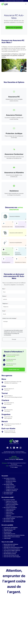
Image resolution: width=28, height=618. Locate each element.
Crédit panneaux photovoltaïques (12, 536)
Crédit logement (10, 510)
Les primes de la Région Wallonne (12, 550)
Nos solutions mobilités (9, 518)
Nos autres (7, 525)
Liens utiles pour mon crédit (10, 552)
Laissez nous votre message (9, 318)
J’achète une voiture (10, 486)
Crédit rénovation (10, 513)
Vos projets (5, 475)
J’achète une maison (11, 479)
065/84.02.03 (9, 360)
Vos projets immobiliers (9, 478)
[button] (25, 4)
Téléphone (5, 303)
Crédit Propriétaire (8, 530)
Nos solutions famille (9, 521)
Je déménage (9, 483)
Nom (3, 288)
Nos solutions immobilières (10, 507)
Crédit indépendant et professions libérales (14, 535)
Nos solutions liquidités (9, 499)
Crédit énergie (7, 538)
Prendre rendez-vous (14, 369)
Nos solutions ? (8, 497)
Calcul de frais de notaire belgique (12, 556)
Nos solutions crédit (8, 520)
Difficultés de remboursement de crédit (13, 547)
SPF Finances (4, 463)
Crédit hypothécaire (10, 509)
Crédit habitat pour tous (9, 533)
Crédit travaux (9, 512)
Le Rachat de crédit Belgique (10, 527)
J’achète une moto (10, 487)
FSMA (7, 465)
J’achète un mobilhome (11, 490)
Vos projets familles (8, 492)
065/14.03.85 (9, 365)
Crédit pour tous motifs (11, 501)
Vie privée (14, 456)
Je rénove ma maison (11, 481)
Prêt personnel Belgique (11, 502)
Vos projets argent (8, 493)
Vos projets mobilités (9, 484)
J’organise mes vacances (12, 489)
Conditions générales (14, 457)
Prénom (4, 296)
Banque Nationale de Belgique (11, 544)
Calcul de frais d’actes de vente (11, 555)
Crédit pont (8, 515)
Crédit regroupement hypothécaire (14, 516)
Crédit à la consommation (12, 504)
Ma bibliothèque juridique (10, 553)
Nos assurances (7, 532)
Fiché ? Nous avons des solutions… (12, 549)
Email (4, 311)
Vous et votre (7, 542)
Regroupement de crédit (9, 529)
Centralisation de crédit (9, 545)
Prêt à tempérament (10, 506)
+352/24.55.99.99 (10, 356)
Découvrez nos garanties (14, 27)
